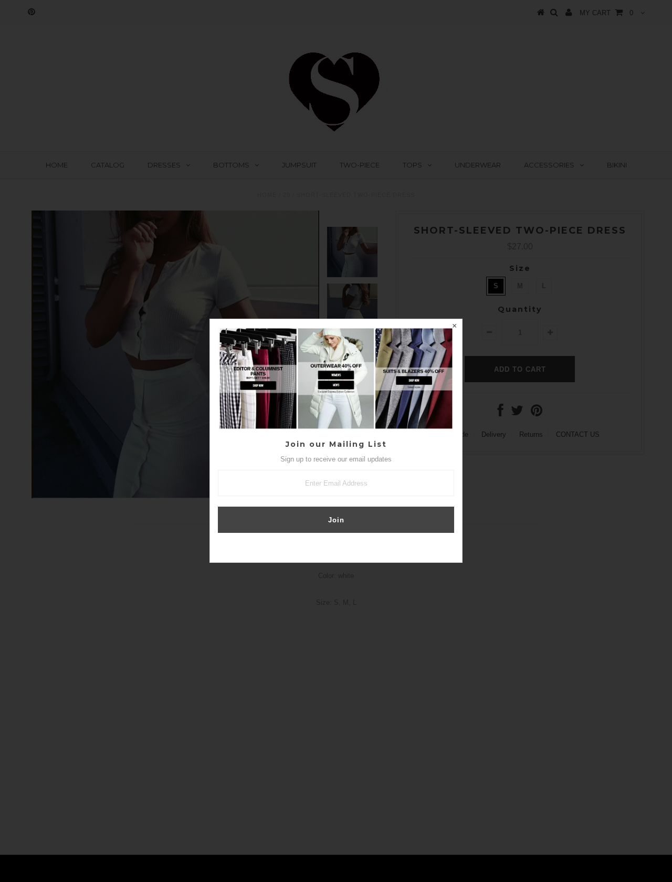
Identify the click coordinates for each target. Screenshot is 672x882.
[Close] (454, 327)
